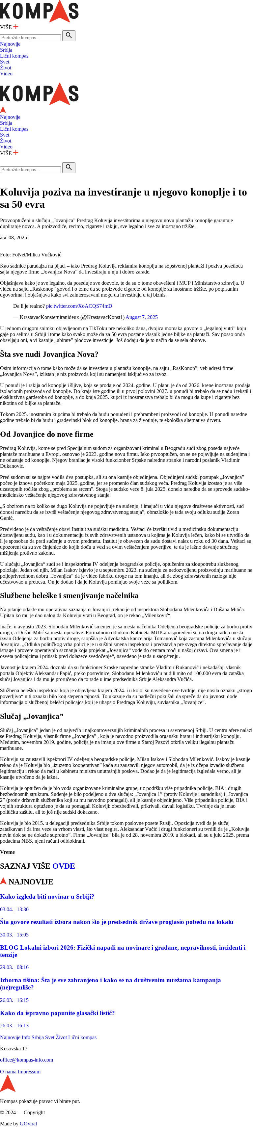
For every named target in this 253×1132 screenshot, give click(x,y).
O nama (8, 1071)
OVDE (63, 866)
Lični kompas (14, 56)
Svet (4, 62)
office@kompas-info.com (26, 1060)
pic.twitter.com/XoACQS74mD (79, 306)
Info (26, 1037)
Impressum (29, 1071)
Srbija (6, 50)
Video (6, 73)
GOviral (28, 1123)
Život (5, 67)
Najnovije (10, 44)
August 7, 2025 (142, 317)
